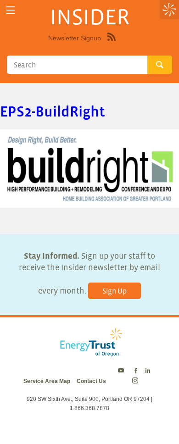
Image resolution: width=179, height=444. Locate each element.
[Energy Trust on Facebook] (136, 371)
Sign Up (114, 291)
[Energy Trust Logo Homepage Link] (89, 351)
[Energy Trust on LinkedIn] (148, 371)
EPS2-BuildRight (52, 111)
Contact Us (91, 381)
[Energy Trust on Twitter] (122, 371)
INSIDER (89, 16)
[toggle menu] (10, 10)
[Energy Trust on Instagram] (136, 381)
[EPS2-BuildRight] (89, 201)
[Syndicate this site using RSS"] (111, 43)
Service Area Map (46, 381)
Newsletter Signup (74, 38)
